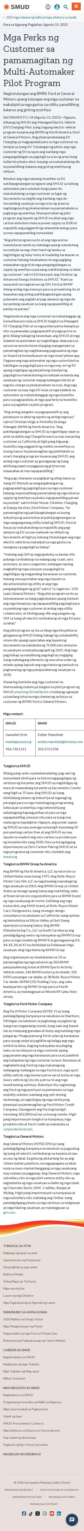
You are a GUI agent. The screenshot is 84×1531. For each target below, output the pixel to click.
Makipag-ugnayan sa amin (20, 1253)
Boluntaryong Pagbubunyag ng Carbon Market (34, 1340)
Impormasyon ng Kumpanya (21, 1260)
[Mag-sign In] (57, 6)
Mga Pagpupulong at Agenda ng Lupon (29, 1302)
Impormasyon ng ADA (27, 1497)
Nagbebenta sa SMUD (18, 1395)
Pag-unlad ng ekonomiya (19, 1437)
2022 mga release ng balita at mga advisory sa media (41, 17)
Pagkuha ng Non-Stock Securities (25, 1444)
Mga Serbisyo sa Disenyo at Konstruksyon (31, 1430)
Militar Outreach (14, 1378)
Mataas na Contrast (44, 1504)
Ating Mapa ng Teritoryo (19, 1281)
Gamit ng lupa (12, 1416)
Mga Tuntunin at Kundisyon (59, 1489)
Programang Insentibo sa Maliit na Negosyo (32, 1402)
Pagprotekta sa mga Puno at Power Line (30, 1333)
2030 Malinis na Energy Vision (23, 1319)
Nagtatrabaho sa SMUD (19, 1357)
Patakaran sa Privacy (19, 1489)
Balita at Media (13, 1274)
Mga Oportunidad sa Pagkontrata (25, 1409)
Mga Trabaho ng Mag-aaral (21, 1371)
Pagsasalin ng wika (62, 1497)
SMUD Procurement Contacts (23, 1423)
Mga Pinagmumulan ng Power (23, 1326)
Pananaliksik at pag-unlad (20, 1267)
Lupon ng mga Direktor (18, 1295)
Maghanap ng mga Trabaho (21, 1364)
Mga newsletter (14, 1288)
